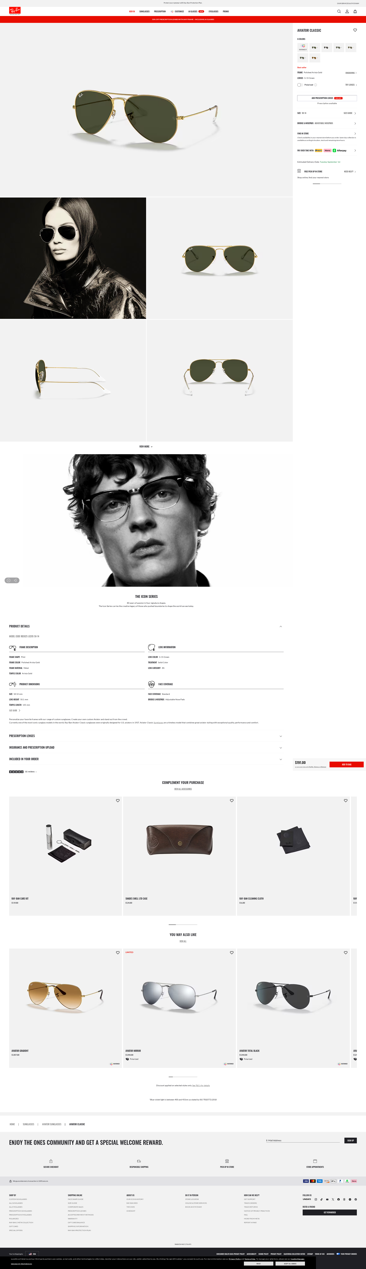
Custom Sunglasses (18, 1199)
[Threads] (344, 1199)
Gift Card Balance (76, 1222)
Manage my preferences (21, 1264)
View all (183, 941)
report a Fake (250, 1222)
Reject (259, 1264)
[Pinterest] (356, 1199)
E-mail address (273, 1140)
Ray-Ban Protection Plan (79, 1230)
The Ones (131, 1207)
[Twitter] (333, 1199)
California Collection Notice (294, 1254)
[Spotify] (350, 1199)
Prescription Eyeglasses (20, 1215)
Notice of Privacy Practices (257, 1211)
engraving (350, 72)
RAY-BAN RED (132, 1203)
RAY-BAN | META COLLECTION (21, 1222)
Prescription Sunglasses (20, 1211)
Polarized (14, 1219)
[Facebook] (338, 1199)
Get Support (249, 1199)
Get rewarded (330, 1212)
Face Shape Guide (75, 1199)
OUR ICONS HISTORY (135, 1199)
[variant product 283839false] (326, 47)
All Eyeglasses (15, 1207)
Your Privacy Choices (349, 1254)
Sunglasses (158, 722)
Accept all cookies (290, 1264)
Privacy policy (276, 1254)
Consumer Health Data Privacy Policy (230, 1254)
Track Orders (250, 1203)
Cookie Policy (263, 1254)
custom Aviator (93, 719)
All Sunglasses (16, 1203)
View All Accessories (183, 788)
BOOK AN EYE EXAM (193, 1207)
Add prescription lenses (326, 97)
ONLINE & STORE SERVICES (196, 1203)
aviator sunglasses (51, 1124)
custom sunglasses (62, 719)
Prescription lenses (77, 1211)
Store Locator (192, 1199)
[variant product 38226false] (314, 47)
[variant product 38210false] (314, 57)
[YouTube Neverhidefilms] (327, 1199)
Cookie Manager (297, 1259)
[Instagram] (316, 1199)
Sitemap (310, 1254)
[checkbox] (355, 30)
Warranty (72, 1219)
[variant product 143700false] (338, 47)
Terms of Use (250, 1259)
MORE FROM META (251, 1219)
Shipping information (78, 1226)
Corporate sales (75, 1207)
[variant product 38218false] (350, 47)
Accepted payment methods (81, 1215)
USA (34, 1254)
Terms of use (320, 1254)
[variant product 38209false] (302, 57)
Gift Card (13, 1226)
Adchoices (330, 1254)
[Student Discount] (307, 1199)
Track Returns (251, 1207)
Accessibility (251, 1254)
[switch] (300, 85)
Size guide (72, 1203)
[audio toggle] (13, 580)
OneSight (131, 1211)
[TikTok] (321, 1199)
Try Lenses (350, 84)
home (12, 1124)
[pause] (8, 580)
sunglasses (28, 1124)
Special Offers (15, 1230)
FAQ (245, 1215)
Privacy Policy (235, 1259)
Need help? (348, 172)
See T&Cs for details (201, 1085)
